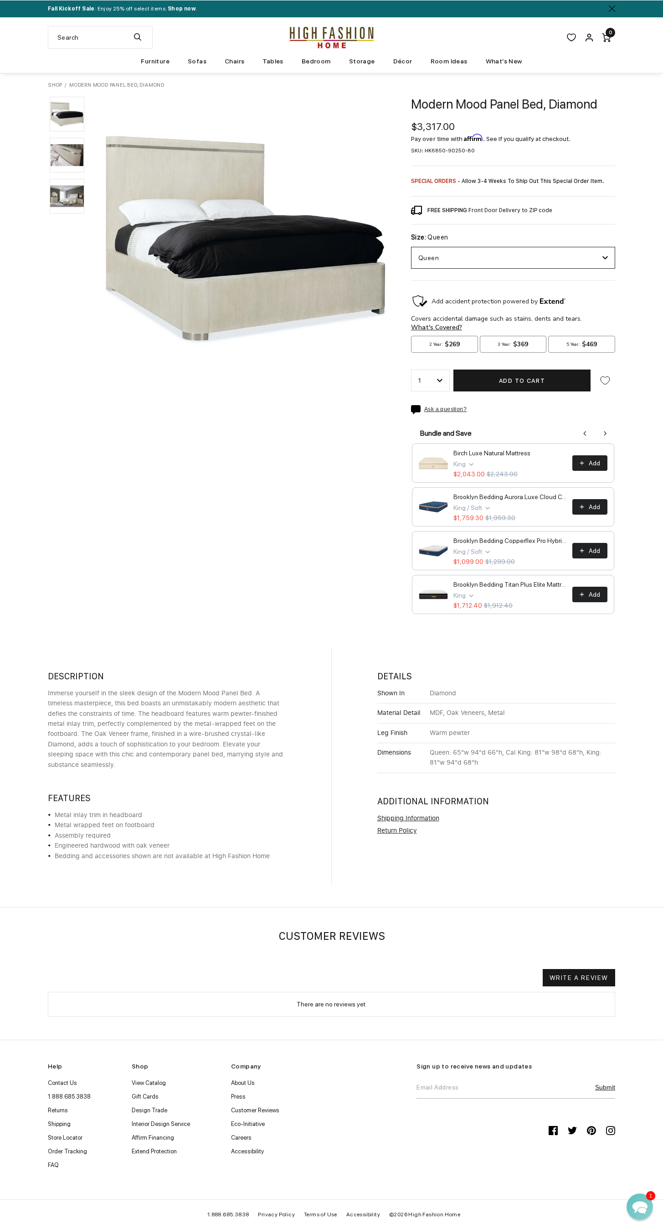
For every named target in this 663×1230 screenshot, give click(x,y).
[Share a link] (417, 409)
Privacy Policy (276, 1214)
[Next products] (605, 433)
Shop (55, 85)
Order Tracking (67, 1151)
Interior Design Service (161, 1124)
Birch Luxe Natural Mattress (491, 453)
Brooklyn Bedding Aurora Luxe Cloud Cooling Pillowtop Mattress (510, 496)
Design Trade (149, 1110)
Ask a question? (445, 409)
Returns (58, 1110)
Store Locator (65, 1137)
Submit (605, 1087)
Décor (402, 61)
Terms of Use (320, 1214)
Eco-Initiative (248, 1124)
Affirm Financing (153, 1137)
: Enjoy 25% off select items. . (122, 8)
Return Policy (397, 831)
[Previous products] (585, 433)
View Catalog (149, 1082)
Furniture (155, 61)
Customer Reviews (255, 1110)
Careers (241, 1137)
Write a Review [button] (579, 977)
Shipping (59, 1124)
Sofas (197, 61)
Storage (362, 61)
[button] (67, 114)
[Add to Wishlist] (605, 380)
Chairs (234, 61)
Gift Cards (145, 1096)
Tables (272, 61)
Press (238, 1096)
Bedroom (316, 61)
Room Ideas (449, 61)
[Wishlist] (571, 37)
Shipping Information (408, 818)
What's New (504, 61)
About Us (243, 1082)
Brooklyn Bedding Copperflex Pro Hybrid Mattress (510, 540)
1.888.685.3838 (69, 1096)
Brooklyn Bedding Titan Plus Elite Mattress (510, 584)
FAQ (53, 1165)
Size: (429, 237)
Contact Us (62, 1082)
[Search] (138, 37)
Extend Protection (154, 1151)
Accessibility (247, 1151)
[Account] (589, 37)
